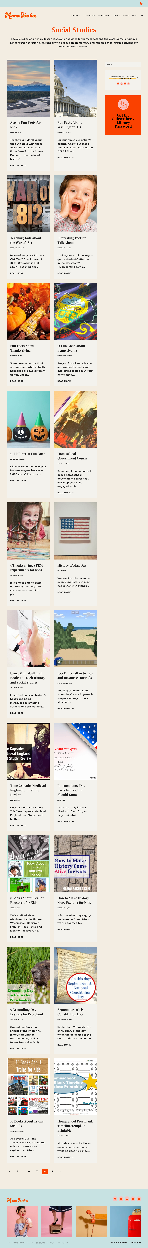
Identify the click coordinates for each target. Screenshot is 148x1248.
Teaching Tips (89, 15)
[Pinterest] (127, 1198)
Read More (18, 165)
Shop (134, 15)
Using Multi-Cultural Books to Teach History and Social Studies (27, 677)
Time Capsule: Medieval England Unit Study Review (28, 790)
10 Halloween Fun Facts (27, 453)
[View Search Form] (142, 15)
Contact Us (60, 1243)
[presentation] (28, 88)
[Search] (138, 64)
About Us (50, 1243)
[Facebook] (133, 1198)
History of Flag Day (71, 565)
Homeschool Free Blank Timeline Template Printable (75, 1125)
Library (126, 15)
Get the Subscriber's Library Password (123, 121)
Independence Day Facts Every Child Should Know (71, 790)
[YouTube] (121, 1198)
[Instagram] (115, 1198)
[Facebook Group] (141, 3)
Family (117, 15)
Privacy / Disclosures (36, 1243)
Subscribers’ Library (16, 1243)
